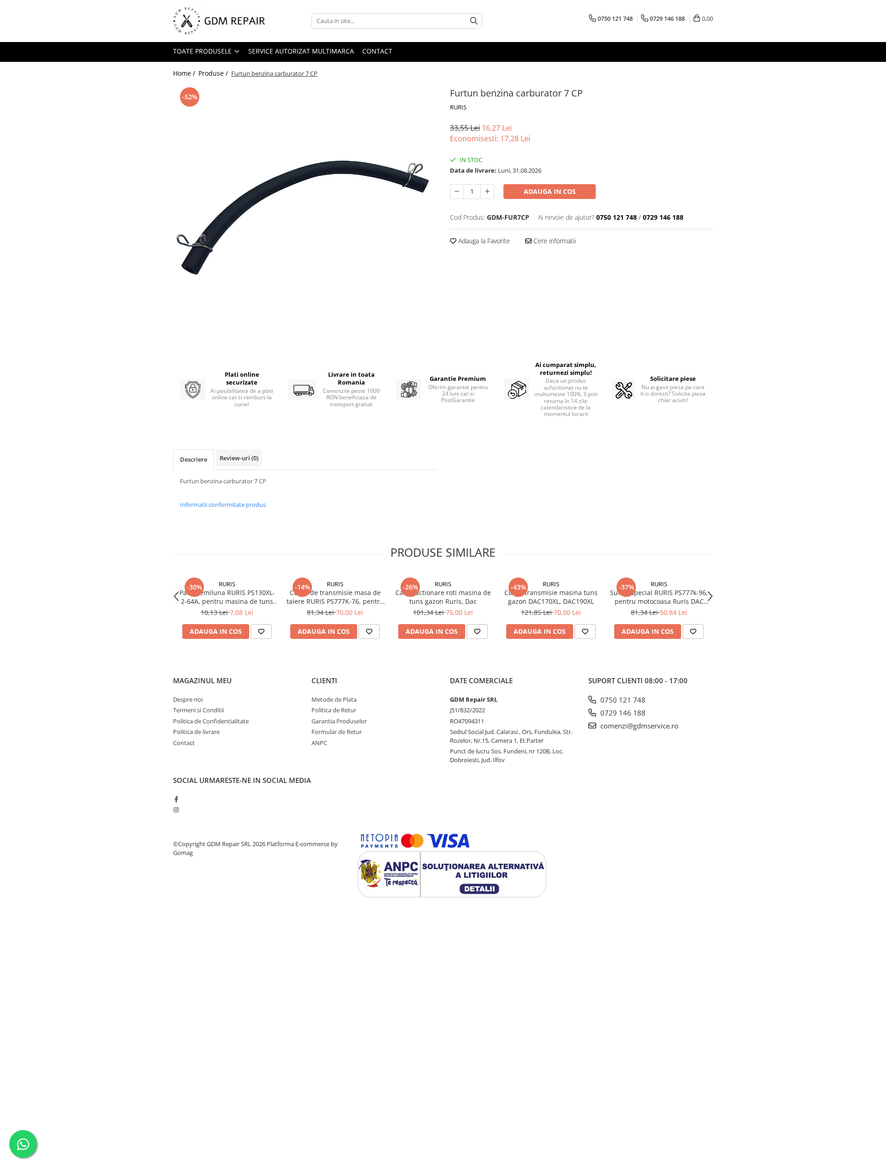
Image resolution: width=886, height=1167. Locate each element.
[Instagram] (176, 810)
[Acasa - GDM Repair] (219, 21)
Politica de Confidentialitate (211, 721)
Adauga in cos (550, 191)
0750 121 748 (622, 699)
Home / (185, 73)
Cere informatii (554, 240)
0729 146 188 (622, 712)
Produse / (214, 73)
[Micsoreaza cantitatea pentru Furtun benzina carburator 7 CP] (457, 191)
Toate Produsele (203, 51)
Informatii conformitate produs (223, 504)
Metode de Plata (334, 699)
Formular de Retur (336, 732)
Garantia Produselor (339, 721)
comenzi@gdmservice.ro (638, 725)
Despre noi (188, 699)
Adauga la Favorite (483, 240)
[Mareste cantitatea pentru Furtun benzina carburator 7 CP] (487, 191)
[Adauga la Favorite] (261, 631)
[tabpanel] (304, 216)
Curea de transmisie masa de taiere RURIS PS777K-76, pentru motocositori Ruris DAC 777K (335, 597)
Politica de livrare (196, 732)
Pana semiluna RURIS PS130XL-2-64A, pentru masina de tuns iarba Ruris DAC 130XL (227, 597)
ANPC (319, 743)
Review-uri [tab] (239, 458)
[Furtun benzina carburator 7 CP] (304, 216)
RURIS (458, 107)
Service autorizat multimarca (301, 51)
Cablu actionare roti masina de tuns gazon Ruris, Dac (443, 597)
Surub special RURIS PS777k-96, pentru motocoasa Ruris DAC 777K (659, 597)
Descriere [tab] (193, 459)
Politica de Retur (333, 710)
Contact (377, 51)
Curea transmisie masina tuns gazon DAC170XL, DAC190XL (551, 597)
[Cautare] (474, 21)
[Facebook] (176, 799)
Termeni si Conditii (198, 710)
